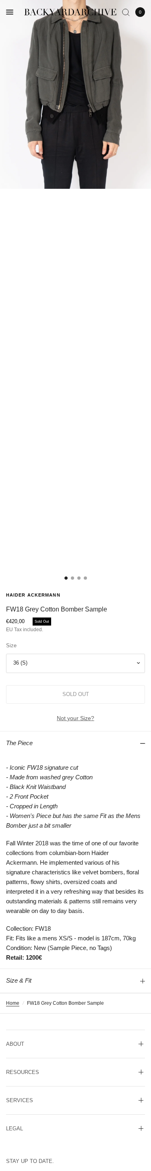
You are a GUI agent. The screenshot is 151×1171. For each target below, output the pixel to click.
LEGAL (14, 1129)
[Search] (125, 12)
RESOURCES (22, 1072)
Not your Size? (75, 718)
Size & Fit (18, 980)
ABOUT (15, 1044)
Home (12, 1003)
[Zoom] (75, 94)
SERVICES (19, 1100)
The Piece (19, 742)
